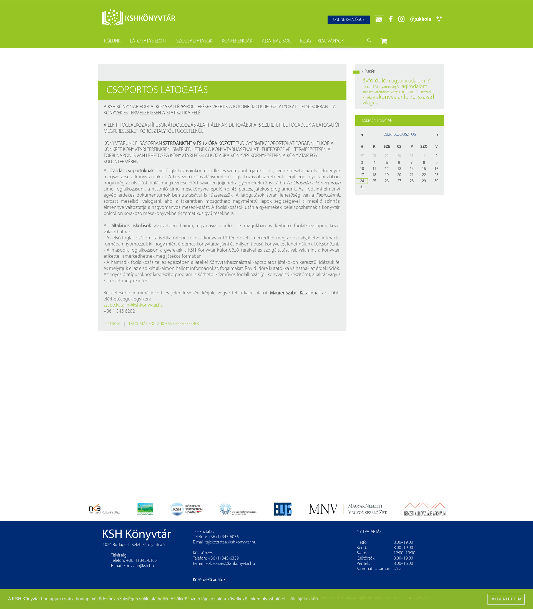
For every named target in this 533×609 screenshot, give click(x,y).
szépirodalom (402, 92)
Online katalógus (348, 20)
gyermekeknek (186, 324)
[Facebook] (391, 21)
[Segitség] (439, 21)
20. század (421, 97)
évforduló (374, 81)
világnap (372, 103)
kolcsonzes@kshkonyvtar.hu (230, 564)
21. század (423, 92)
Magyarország (385, 87)
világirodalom (412, 86)
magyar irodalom (406, 81)
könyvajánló (394, 97)
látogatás (138, 324)
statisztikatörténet (376, 92)
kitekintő (370, 98)
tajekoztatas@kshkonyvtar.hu (231, 542)
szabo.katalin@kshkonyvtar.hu (134, 305)
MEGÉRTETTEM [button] (506, 599)
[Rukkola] (420, 21)
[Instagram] (401, 21)
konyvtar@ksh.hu (139, 566)
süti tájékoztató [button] (303, 599)
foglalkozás (160, 324)
